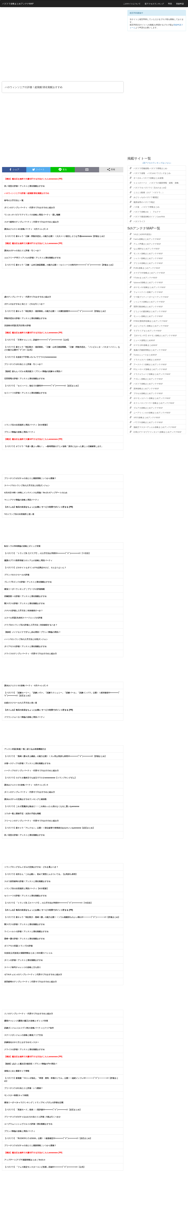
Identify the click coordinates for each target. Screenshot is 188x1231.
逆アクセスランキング (154, 3)
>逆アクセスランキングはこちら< (156, 162)
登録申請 (180, 3)
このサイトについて (132, 3)
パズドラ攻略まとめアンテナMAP (18, 3)
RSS (170, 3)
